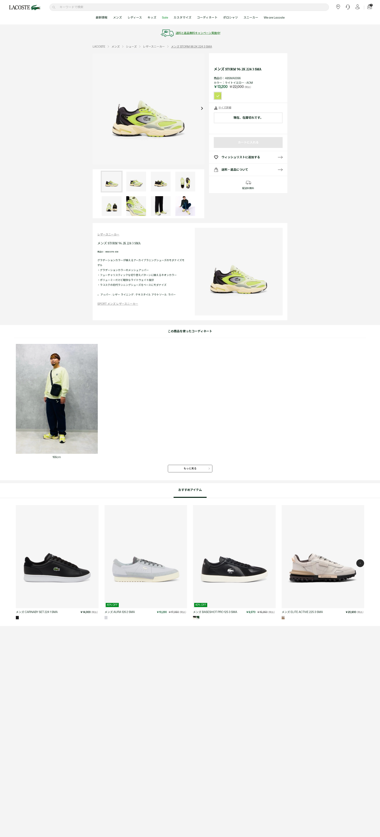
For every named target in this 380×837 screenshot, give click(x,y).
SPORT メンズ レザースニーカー (117, 304)
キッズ (151, 17)
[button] (360, 563)
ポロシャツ (230, 17)
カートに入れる (248, 142)
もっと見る (190, 468)
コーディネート (207, 17)
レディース (134, 17)
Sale (165, 17)
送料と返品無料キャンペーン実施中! (198, 33)
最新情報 (101, 17)
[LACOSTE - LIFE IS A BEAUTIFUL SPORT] (24, 7)
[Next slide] (202, 109)
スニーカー (250, 17)
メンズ (117, 17)
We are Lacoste (274, 17)
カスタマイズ (182, 17)
